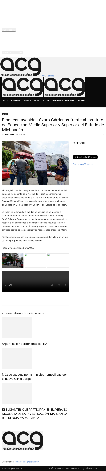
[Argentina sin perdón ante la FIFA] (35, 327)
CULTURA (45, 100)
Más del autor (36, 313)
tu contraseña (8, 26)
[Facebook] (5, 105)
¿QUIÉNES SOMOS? (90, 468)
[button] (100, 80)
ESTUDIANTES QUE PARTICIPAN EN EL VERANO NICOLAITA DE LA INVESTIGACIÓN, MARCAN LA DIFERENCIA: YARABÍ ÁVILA (34, 414)
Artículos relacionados (15, 313)
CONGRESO (80, 100)
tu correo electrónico (11, 49)
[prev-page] (2, 424)
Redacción (9, 134)
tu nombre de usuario (11, 17)
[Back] (31, 4)
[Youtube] (11, 105)
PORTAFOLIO (16, 100)
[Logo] (23, 96)
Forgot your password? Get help (16, 33)
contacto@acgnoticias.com (26, 462)
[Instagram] (7, 105)
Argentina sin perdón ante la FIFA (24, 344)
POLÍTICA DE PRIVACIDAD (59, 468)
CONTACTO (75, 468)
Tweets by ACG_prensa (83, 164)
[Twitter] (9, 105)
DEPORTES (27, 100)
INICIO (5, 100)
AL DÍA (36, 100)
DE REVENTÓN (57, 100)
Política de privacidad (11, 36)
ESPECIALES (69, 100)
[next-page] (4, 424)
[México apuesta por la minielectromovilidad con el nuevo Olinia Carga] (35, 358)
